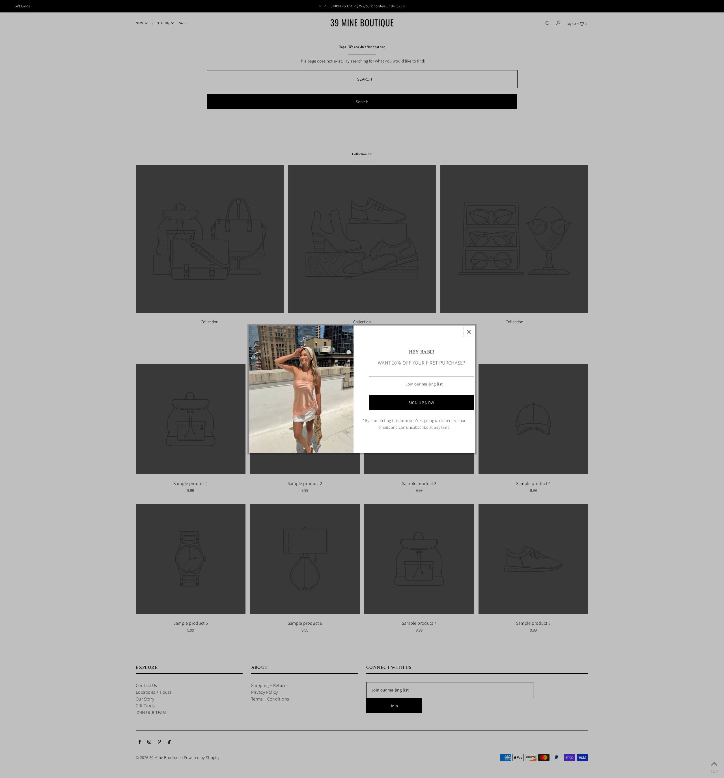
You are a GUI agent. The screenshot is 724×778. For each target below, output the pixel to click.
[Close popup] (469, 332)
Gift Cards (22, 6)
